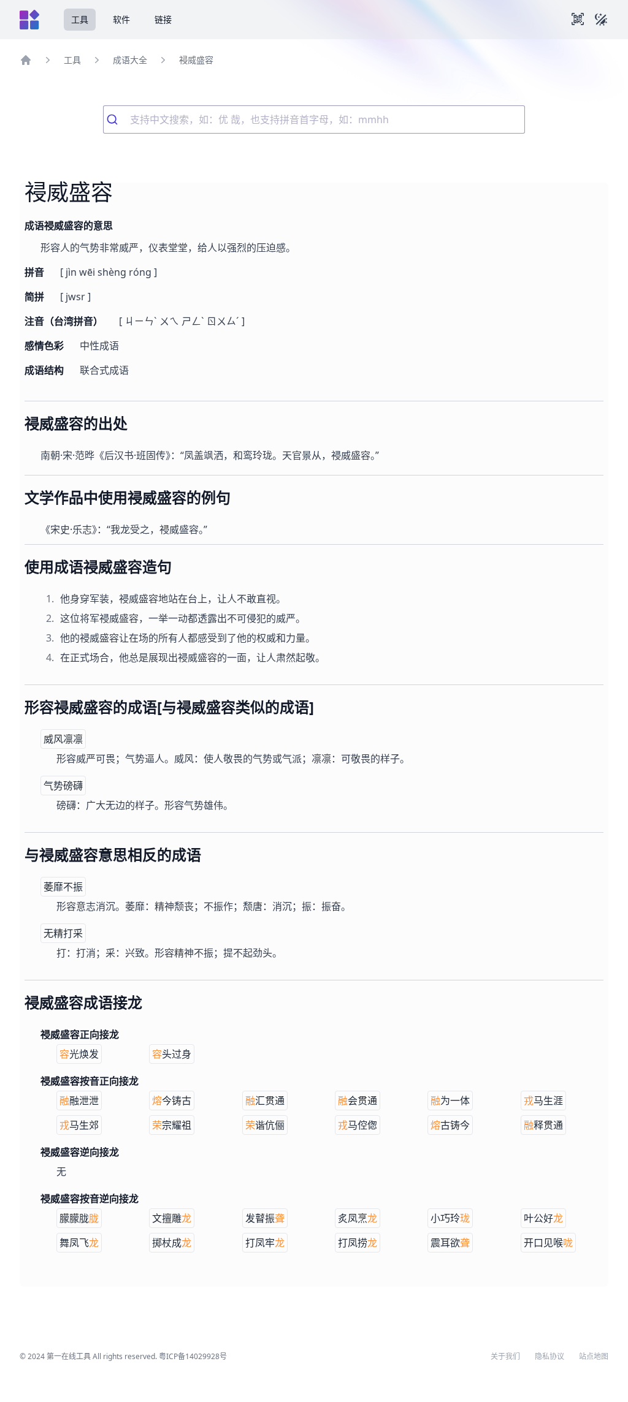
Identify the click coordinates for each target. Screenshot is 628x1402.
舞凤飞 (79, 1242)
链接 (163, 19)
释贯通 (543, 1125)
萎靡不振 (63, 886)
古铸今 (450, 1125)
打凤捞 (357, 1242)
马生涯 (543, 1100)
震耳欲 (450, 1242)
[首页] (26, 60)
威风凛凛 (63, 739)
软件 (121, 19)
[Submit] (117, 119)
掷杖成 (171, 1242)
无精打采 (63, 933)
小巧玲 (450, 1218)
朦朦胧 (79, 1218)
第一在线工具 (69, 1356)
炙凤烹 (357, 1218)
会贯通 (357, 1100)
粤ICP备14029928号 (193, 1356)
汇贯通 (265, 1100)
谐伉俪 (265, 1125)
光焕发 (79, 1054)
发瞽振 (265, 1218)
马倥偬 (357, 1125)
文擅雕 (171, 1218)
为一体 (450, 1100)
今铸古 (171, 1100)
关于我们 (505, 1357)
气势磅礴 (63, 785)
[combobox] (314, 119)
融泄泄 (79, 1100)
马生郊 (79, 1125)
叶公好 (543, 1218)
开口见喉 (548, 1242)
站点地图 (593, 1357)
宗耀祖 (171, 1125)
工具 (79, 19)
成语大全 (130, 60)
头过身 (171, 1054)
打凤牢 (265, 1242)
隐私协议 (549, 1357)
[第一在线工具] (29, 19)
